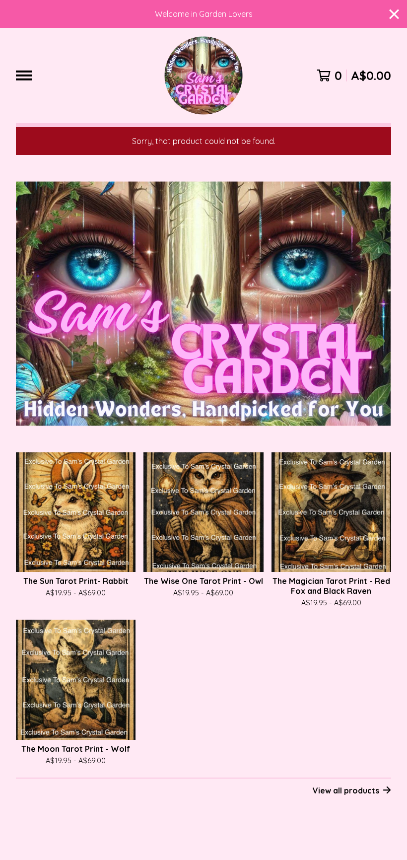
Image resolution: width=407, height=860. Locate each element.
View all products (346, 790)
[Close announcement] (394, 14)
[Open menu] (24, 75)
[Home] (203, 75)
